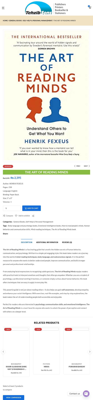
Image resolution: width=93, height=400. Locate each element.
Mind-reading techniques (41, 229)
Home (5, 21)
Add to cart (32, 208)
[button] (90, 7)
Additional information (47, 242)
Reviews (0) (67, 242)
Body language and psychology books (22, 226)
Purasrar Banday (77, 367)
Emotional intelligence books (49, 226)
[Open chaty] (86, 393)
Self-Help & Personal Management (37, 21)
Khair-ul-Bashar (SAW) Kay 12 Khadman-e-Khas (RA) (16, 369)
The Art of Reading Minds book (63, 229)
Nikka (46, 367)
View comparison (13, 398)
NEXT (86, 166)
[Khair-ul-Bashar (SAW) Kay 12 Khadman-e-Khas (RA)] (16, 345)
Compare (9, 216)
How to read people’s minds (72, 226)
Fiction (46, 364)
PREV (78, 166)
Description (26, 242)
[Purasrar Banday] (77, 345)
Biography (16, 364)
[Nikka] (46, 345)
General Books (15, 21)
